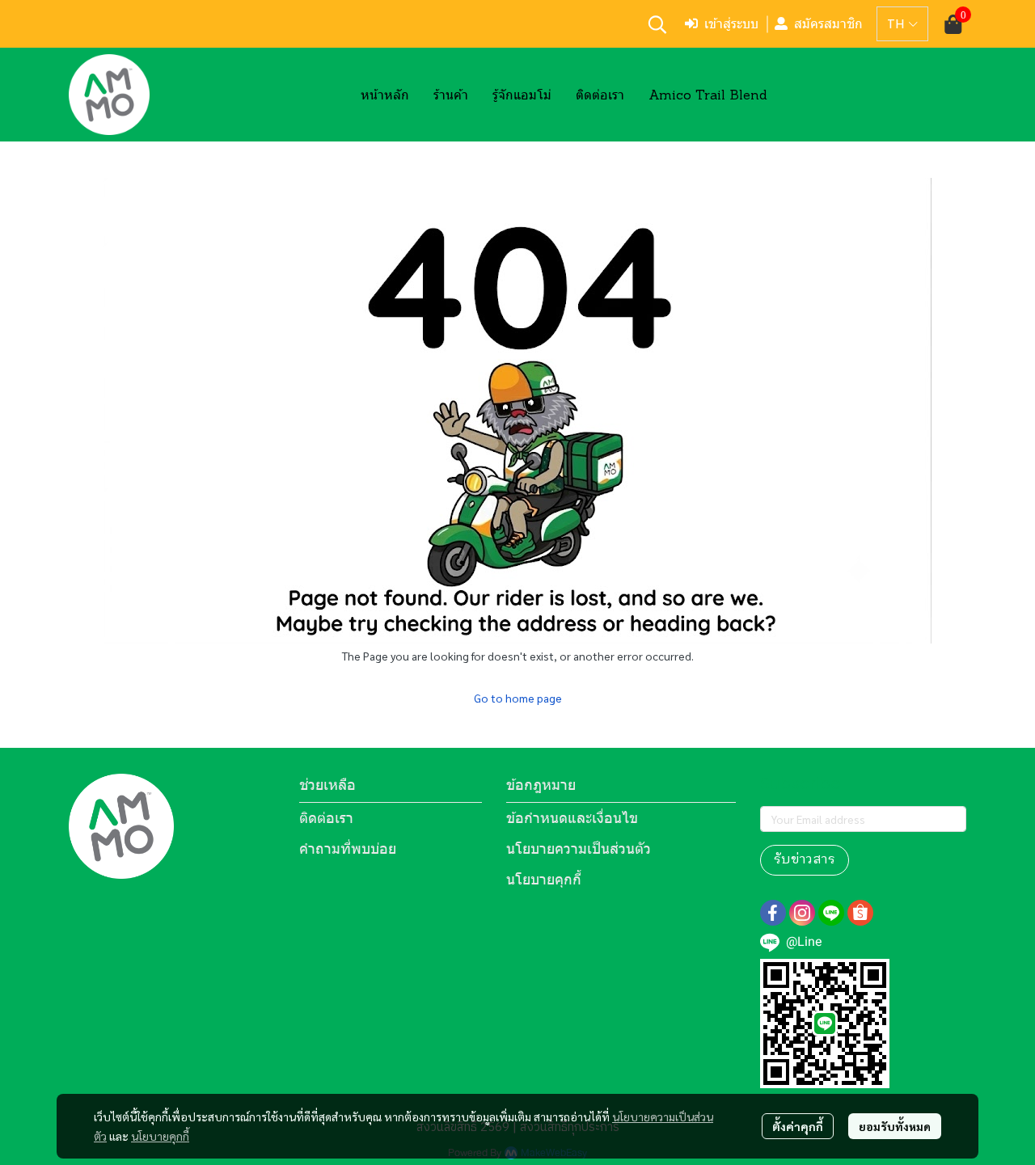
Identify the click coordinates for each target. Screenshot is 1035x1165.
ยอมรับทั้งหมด (895, 1126)
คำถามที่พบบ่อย (347, 848)
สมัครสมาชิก (828, 24)
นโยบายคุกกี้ (160, 1136)
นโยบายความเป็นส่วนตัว (578, 848)
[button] (657, 24)
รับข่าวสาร (804, 860)
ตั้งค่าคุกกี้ (797, 1126)
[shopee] (860, 913)
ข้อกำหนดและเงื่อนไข (572, 818)
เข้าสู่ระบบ (731, 24)
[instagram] (802, 913)
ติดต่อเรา (326, 818)
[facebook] (773, 913)
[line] (831, 913)
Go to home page (518, 697)
